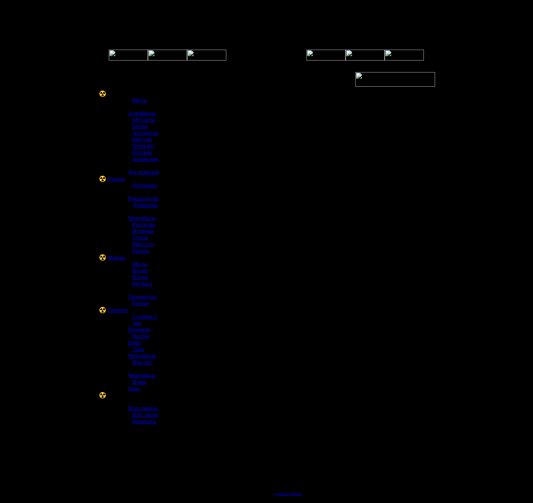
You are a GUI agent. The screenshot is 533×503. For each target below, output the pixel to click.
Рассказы (143, 224)
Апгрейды (145, 133)
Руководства (143, 198)
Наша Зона (137, 385)
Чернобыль (142, 218)
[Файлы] (326, 58)
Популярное (143, 408)
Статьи (116, 179)
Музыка (142, 283)
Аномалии (145, 159)
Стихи (140, 237)
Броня (139, 126)
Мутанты (143, 120)
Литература (142, 297)
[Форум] (167, 58)
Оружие (142, 152)
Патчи (140, 277)
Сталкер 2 (144, 316)
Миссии (142, 139)
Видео (140, 270)
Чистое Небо (139, 339)
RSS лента (145, 415)
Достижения (143, 172)
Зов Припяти (139, 326)
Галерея (117, 310)
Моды (139, 100)
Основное (144, 185)
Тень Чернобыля (142, 352)
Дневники (145, 205)
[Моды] (404, 58)
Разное (140, 251)
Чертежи (143, 146)
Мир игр (143, 244)
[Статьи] (365, 58)
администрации (288, 493)
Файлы (116, 257)
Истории (143, 231)
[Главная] (128, 58)
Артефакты (142, 113)
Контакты (144, 421)
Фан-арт (142, 362)
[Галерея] (206, 58)
